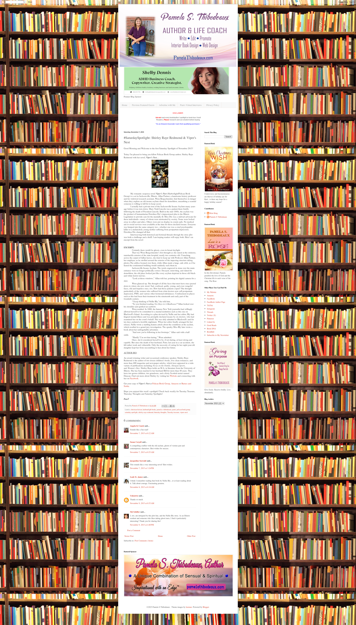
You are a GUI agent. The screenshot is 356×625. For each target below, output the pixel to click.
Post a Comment (133, 530)
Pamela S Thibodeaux (218, 217)
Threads (210, 312)
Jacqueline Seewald (138, 460)
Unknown (134, 495)
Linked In (211, 322)
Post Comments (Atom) (144, 540)
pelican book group (183, 409)
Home (124, 105)
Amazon (175, 383)
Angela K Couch (137, 425)
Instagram (211, 308)
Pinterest (210, 318)
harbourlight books (149, 409)
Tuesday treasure (173, 412)
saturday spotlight (131, 412)
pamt (174, 409)
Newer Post (129, 536)
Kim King (214, 213)
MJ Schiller (135, 511)
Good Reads (211, 325)
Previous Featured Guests (143, 105)
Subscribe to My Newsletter (218, 335)
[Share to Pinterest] (173, 406)
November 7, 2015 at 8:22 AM (142, 433)
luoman (189, 607)
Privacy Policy (212, 105)
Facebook (134, 378)
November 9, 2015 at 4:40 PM (142, 524)
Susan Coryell (136, 442)
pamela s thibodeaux (164, 409)
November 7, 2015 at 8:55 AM (142, 452)
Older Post (191, 536)
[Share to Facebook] (171, 406)
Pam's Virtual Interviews (191, 105)
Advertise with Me (167, 105)
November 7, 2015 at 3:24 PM (142, 468)
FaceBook (211, 298)
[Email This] (163, 406)
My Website (211, 292)
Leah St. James (136, 476)
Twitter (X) (211, 315)
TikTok (210, 305)
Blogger (206, 607)
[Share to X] (168, 406)
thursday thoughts (160, 412)
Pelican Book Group (161, 383)
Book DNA (211, 328)
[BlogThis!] (165, 406)
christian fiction (136, 409)
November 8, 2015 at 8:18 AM (142, 487)
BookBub (210, 331)
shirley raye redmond (145, 412)
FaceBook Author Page (216, 302)
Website (173, 375)
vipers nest (184, 412)
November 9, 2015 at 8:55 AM (142, 503)
